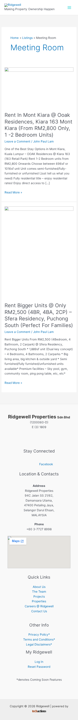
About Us (39, 587)
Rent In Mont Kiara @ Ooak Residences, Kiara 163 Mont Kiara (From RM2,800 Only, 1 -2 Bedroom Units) (38, 125)
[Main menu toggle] (69, 7)
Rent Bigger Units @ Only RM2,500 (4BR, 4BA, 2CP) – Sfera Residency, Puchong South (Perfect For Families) (39, 315)
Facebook (46, 464)
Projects (39, 596)
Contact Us (39, 611)
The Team (39, 591)
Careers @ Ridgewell (39, 606)
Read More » (13, 192)
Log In (39, 661)
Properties (39, 601)
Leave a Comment (17, 141)
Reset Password (39, 666)
